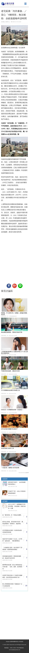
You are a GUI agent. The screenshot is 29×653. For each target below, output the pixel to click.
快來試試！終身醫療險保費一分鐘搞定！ (12, 409)
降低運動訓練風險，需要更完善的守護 (11, 332)
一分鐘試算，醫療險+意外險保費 (10, 467)
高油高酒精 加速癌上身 (7, 448)
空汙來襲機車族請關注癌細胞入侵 (10, 390)
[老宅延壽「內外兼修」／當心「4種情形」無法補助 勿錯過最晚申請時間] (8, 286)
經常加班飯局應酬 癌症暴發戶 (9, 429)
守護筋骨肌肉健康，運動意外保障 (10, 371)
